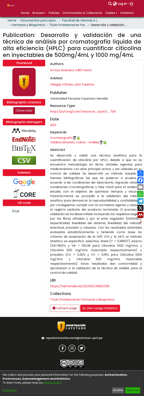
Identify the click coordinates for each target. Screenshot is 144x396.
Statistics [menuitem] (127, 13)
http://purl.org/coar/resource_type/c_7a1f (83, 111)
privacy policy (53, 383)
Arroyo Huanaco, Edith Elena (71, 70)
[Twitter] (81, 348)
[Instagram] (72, 348)
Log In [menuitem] (122, 4)
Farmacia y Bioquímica (28, 25)
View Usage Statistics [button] (102, 308)
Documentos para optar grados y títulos (39, 20)
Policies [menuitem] (54, 13)
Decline (118, 390)
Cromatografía (61, 138)
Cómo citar (24, 110)
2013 (53, 125)
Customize (10, 390)
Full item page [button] (66, 308)
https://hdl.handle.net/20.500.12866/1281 (80, 286)
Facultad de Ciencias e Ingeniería (81, 20)
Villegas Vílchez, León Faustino (72, 84)
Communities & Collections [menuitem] (82, 13)
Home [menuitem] (25, 13)
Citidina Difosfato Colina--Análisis (74, 142)
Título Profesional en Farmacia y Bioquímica (68, 25)
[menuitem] (114, 4)
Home (12, 20)
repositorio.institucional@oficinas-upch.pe (74, 338)
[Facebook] (62, 348)
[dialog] (72, 383)
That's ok (132, 390)
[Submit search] (110, 4)
